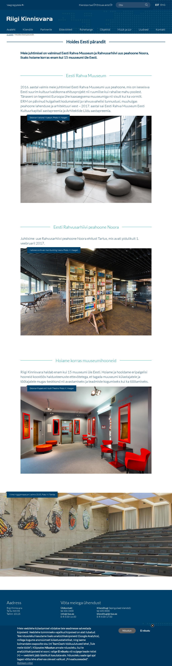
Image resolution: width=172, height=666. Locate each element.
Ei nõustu (145, 630)
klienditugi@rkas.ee (107, 613)
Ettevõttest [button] (65, 29)
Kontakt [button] (160, 29)
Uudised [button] (143, 29)
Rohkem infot (25, 663)
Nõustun (127, 630)
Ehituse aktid (103, 5)
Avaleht (10, 34)
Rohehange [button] (86, 29)
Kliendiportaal (86, 5)
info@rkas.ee (67, 613)
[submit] (146, 5)
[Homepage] (29, 21)
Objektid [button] (105, 29)
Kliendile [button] (28, 29)
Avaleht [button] (11, 29)
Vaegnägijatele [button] (14, 5)
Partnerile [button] (46, 29)
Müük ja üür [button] (125, 29)
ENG (162, 4)
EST (157, 4)
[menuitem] (11, 31)
